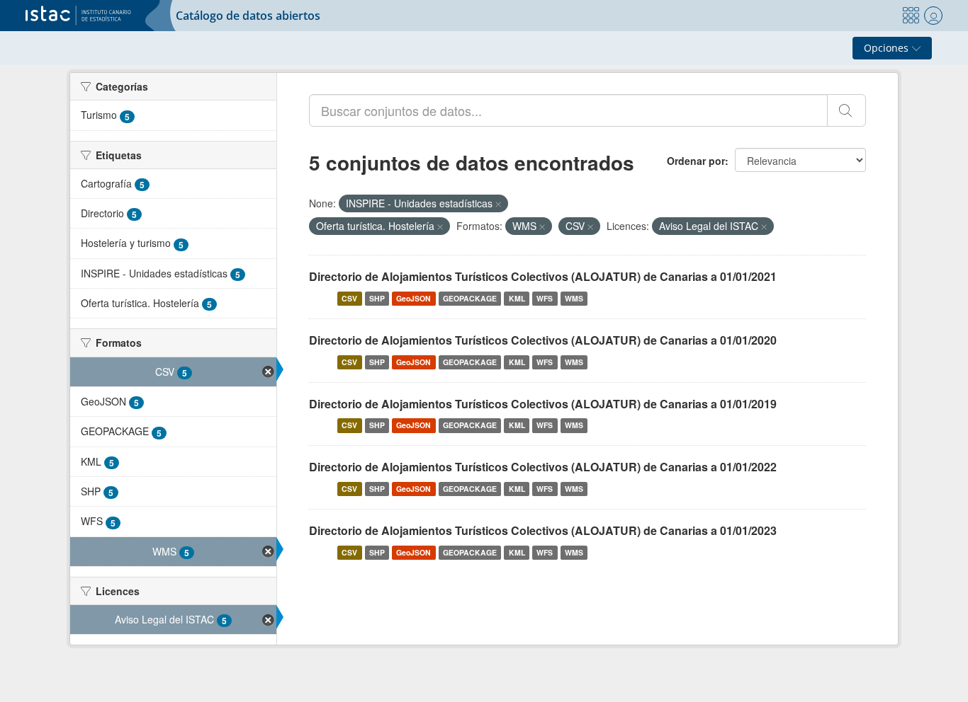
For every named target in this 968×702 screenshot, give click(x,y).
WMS (574, 298)
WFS (544, 298)
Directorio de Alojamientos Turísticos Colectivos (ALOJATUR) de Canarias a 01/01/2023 (543, 530)
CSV (349, 298)
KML (517, 298)
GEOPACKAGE (470, 298)
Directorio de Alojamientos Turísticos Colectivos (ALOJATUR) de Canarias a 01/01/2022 (543, 467)
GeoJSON (413, 298)
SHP (377, 298)
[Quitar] (498, 203)
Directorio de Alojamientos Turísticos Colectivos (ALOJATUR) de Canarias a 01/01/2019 (543, 404)
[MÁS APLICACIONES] (910, 15)
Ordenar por (696, 161)
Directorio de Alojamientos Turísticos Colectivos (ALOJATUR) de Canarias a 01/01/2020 (543, 340)
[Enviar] (846, 110)
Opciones (887, 47)
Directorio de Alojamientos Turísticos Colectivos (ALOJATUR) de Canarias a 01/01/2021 (543, 276)
